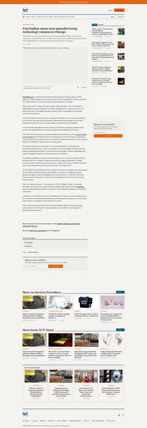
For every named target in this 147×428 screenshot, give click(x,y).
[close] (145, 2)
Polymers (103, 311)
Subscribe (55, 266)
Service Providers (29, 24)
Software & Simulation (55, 311)
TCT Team (27, 44)
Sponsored (25, 311)
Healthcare (104, 349)
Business (77, 311)
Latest (94, 24)
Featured (100, 24)
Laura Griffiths (97, 36)
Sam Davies (53, 320)
